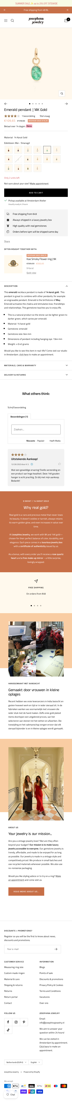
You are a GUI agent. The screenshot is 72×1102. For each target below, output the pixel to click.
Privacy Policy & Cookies (51, 985)
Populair (40, 440)
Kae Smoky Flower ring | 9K (41, 259)
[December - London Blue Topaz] (8, 168)
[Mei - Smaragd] (47, 150)
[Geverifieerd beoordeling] (31, 464)
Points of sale (46, 973)
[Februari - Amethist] (18, 150)
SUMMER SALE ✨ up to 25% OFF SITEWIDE (36, 3)
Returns (8, 991)
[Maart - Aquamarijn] (27, 150)
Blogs (42, 967)
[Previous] (5, 104)
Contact (8, 1003)
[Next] (66, 104)
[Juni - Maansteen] (56, 150)
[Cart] (66, 20)
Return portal (10, 997)
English (34, 1062)
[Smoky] (18, 168)
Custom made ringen (14, 973)
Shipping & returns (13, 985)
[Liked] (61, 464)
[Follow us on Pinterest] (24, 1022)
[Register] (56, 949)
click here (23, 354)
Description (11, 286)
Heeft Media (55, 440)
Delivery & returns (15, 374)
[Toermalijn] (27, 168)
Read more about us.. (26, 891)
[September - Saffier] (27, 159)
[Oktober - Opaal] (37, 159)
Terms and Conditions (50, 991)
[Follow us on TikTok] (8, 1030)
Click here (44, 1046)
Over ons (43, 1003)
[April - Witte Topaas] (37, 150)
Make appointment (39, 183)
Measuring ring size (13, 967)
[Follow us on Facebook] (8, 1022)
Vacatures (44, 997)
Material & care (12, 979)
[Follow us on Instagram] (16, 1022)
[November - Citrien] (47, 159)
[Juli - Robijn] (8, 159)
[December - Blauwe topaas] (56, 159)
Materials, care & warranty (20, 365)
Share (7, 241)
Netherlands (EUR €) (14, 1062)
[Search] (12, 20)
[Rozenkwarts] (37, 168)
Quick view (31, 272)
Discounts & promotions (51, 979)
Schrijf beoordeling (17, 407)
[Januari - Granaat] (8, 150)
